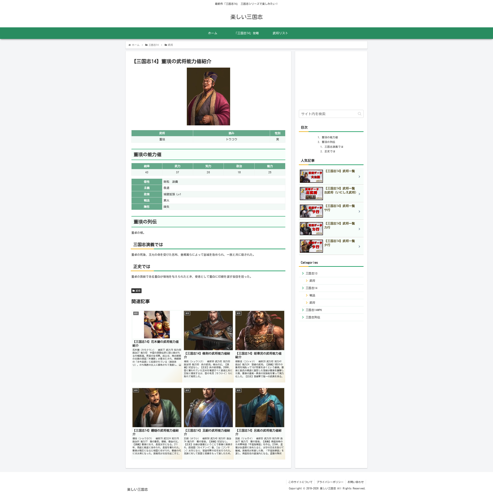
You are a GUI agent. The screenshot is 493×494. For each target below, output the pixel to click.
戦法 (312, 295)
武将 (137, 290)
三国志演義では (333, 146)
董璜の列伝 (328, 142)
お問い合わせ (356, 482)
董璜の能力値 (330, 137)
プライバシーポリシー (330, 482)
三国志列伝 (313, 317)
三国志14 (311, 288)
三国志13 (311, 273)
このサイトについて (300, 482)
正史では (329, 151)
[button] (359, 114)
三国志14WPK (314, 310)
